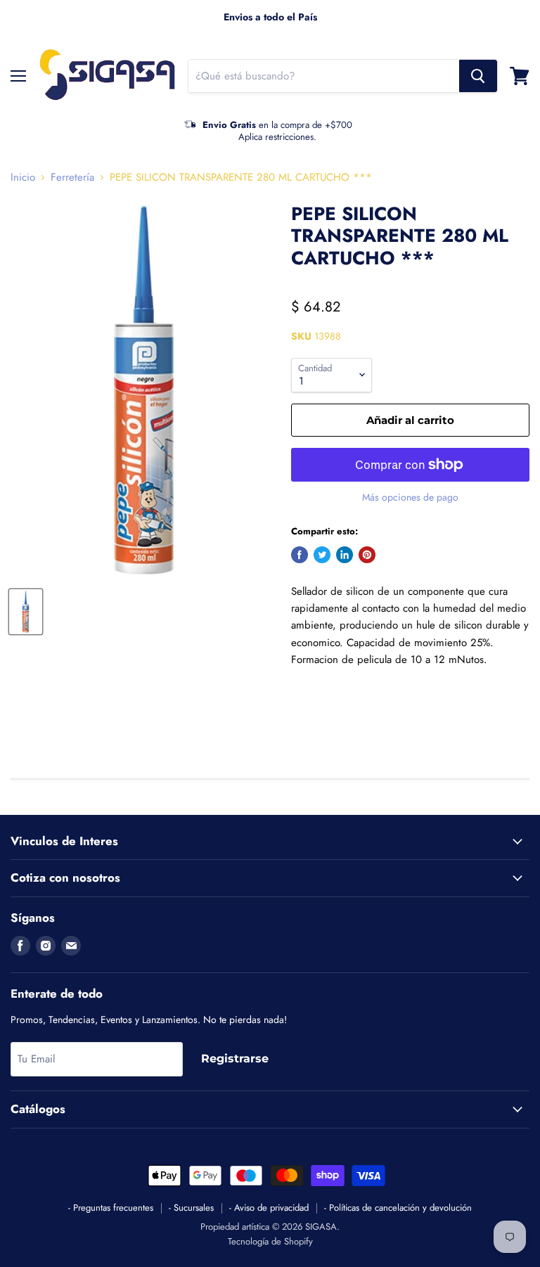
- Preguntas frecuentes (110, 1207)
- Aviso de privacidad (269, 1207)
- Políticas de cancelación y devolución (398, 1207)
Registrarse (235, 1058)
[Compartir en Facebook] (299, 554)
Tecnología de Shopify (270, 1241)
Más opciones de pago (410, 497)
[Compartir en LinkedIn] (344, 554)
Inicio (23, 178)
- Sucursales (191, 1207)
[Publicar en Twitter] (322, 554)
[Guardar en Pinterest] (367, 554)
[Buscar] (478, 76)
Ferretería (72, 178)
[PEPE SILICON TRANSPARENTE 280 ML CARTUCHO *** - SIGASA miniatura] (25, 611)
